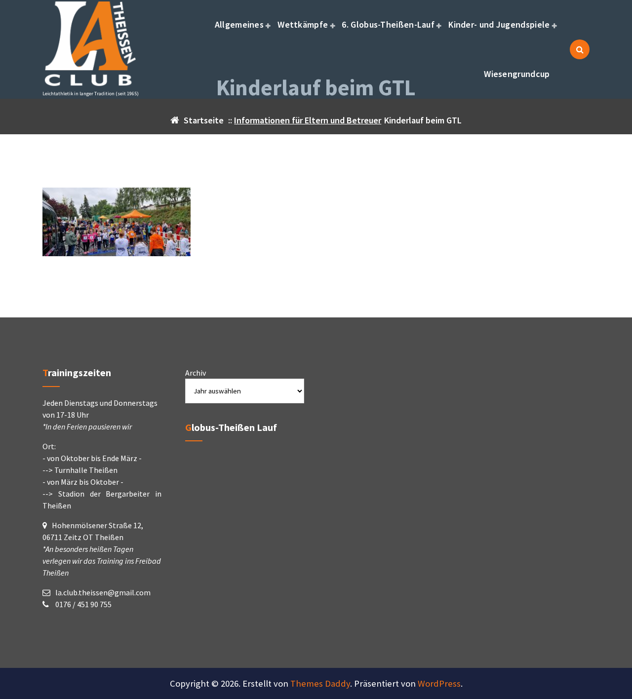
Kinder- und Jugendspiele (499, 24)
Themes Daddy (320, 683)
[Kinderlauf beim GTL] (316, 222)
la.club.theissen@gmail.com (103, 592)
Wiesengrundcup (517, 73)
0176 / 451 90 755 (83, 604)
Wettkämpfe (302, 24)
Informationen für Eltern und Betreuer (307, 120)
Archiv (195, 373)
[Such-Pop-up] (580, 49)
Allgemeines (239, 24)
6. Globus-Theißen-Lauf (388, 24)
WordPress (439, 683)
